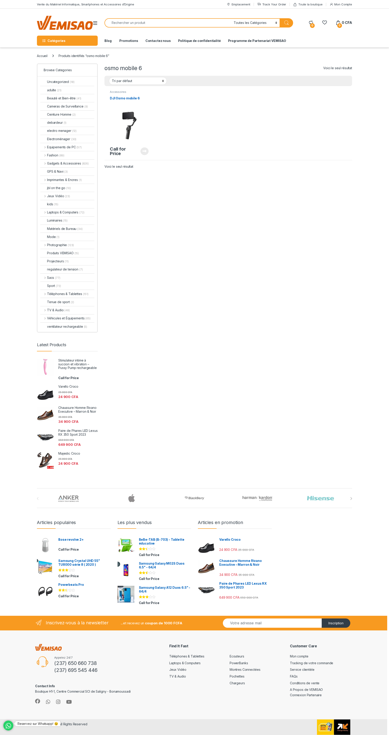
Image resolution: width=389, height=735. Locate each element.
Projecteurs (58, 261)
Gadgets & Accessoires (68, 163)
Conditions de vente (304, 683)
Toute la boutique (310, 4)
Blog (107, 41)
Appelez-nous (142, 151)
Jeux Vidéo (58, 196)
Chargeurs (237, 683)
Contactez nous (158, 41)
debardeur (56, 122)
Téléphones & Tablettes (67, 294)
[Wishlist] (324, 23)
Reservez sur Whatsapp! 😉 (38, 724)
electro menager (62, 131)
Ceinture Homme (61, 114)
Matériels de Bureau (65, 229)
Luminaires (57, 220)
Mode (53, 237)
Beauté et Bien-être (64, 98)
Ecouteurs (237, 656)
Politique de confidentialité (199, 41)
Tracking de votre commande (311, 663)
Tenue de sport (60, 302)
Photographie (60, 245)
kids (52, 204)
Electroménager (61, 139)
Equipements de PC (64, 147)
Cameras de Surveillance (67, 106)
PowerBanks (239, 663)
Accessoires (118, 92)
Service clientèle (302, 669)
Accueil (42, 56)
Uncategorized (61, 82)
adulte (54, 90)
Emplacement (241, 4)
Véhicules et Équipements (68, 318)
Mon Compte (343, 4)
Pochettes (237, 676)
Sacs (53, 277)
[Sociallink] (37, 701)
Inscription (336, 623)
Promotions (128, 41)
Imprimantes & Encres (64, 180)
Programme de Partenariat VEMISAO (257, 41)
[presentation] (351, 498)
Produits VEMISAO (63, 253)
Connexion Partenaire (306, 695)
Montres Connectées (245, 669)
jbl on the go (59, 188)
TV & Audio (58, 310)
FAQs (293, 676)
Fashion (55, 155)
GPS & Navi (57, 171)
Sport (54, 286)
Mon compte (299, 656)
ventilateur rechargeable (67, 326)
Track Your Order (274, 4)
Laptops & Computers (65, 212)
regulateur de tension (65, 269)
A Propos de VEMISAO (306, 689)
